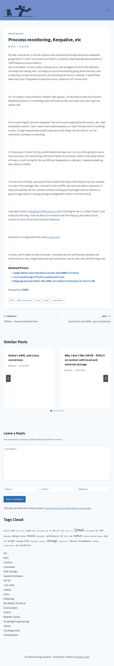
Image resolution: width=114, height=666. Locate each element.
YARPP (25, 289)
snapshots (42, 541)
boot (18, 531)
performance (52, 536)
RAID (66, 536)
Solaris (7, 626)
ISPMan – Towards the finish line (21, 319)
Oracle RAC (40, 536)
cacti (23, 531)
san (5, 541)
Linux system (89, 531)
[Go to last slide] (8, 378)
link (39, 152)
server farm (58, 300)
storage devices (63, 541)
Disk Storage (40, 531)
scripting (19, 541)
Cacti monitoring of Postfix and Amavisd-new (38, 277)
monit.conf (54, 237)
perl (47, 300)
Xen (17, 545)
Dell (33, 531)
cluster (28, 530)
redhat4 (86, 536)
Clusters (8, 562)
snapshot (34, 541)
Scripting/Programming (16, 621)
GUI (46, 531)
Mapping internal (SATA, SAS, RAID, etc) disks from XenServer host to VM (54, 281)
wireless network (9, 545)
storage (52, 541)
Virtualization (85, 541)
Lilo (72, 531)
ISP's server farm (24, 300)
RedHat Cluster (97, 536)
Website (83, 489)
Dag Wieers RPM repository (43, 211)
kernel (67, 531)
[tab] (51, 411)
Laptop (7, 589)
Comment (11, 449)
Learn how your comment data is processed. (68, 508)
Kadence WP (82, 657)
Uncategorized (16, 34)
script (11, 541)
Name (9, 489)
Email (45, 489)
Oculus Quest (11, 607)
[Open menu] (107, 10)
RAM (70, 536)
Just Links (9, 585)
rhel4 (106, 536)
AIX (5, 553)
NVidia (23, 536)
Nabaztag (7, 536)
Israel (62, 531)
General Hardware (13, 576)
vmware (95, 541)
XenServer (25, 545)
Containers (9, 567)
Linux (38, 300)
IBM (53, 530)
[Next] (105, 378)
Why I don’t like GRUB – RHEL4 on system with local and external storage (85, 359)
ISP (11, 300)
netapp (15, 536)
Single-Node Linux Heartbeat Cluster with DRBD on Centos (46, 273)
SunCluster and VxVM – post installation (89, 319)
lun (96, 530)
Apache (7, 531)
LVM (101, 530)
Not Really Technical (15, 603)
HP (50, 531)
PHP (61, 536)
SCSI (26, 541)
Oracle (31, 536)
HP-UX (7, 580)
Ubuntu (73, 541)
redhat (77, 536)
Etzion (13, 46)
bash (13, 530)
